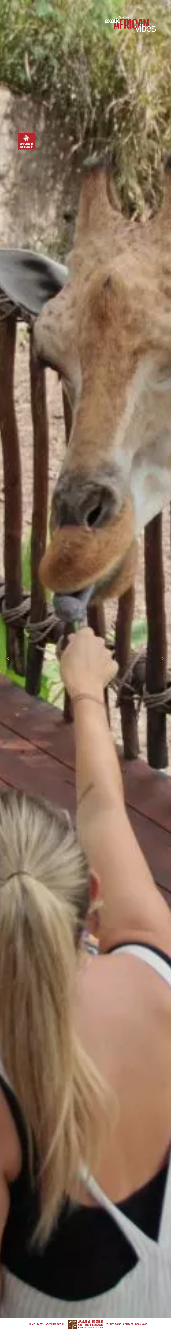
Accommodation (55, 1324)
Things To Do (113, 1324)
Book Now (141, 1324)
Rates (40, 1324)
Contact (128, 1324)
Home (31, 1324)
